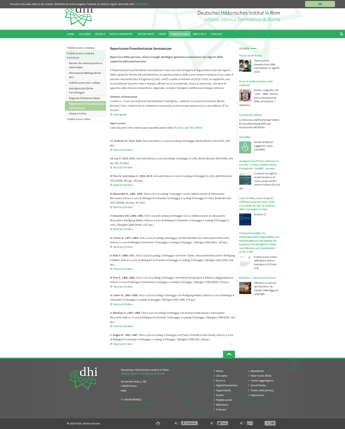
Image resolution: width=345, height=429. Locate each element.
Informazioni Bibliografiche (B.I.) (85, 75)
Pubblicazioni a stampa (80, 48)
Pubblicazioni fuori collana (84, 82)
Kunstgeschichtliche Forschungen (81, 90)
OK (320, 4)
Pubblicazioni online (78, 119)
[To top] (231, 344)
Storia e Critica (78, 113)
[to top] (229, 354)
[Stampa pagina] (158, 423)
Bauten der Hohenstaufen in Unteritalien (85, 65)
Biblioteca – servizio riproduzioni (257, 277)
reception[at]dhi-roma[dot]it (138, 404)
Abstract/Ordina (123, 207)
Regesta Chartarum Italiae (84, 98)
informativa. (142, 4)
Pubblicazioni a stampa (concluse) (80, 55)
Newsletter (244, 137)
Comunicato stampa (250, 115)
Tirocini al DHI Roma (250, 55)
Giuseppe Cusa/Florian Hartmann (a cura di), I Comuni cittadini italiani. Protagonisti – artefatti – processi (259, 164)
